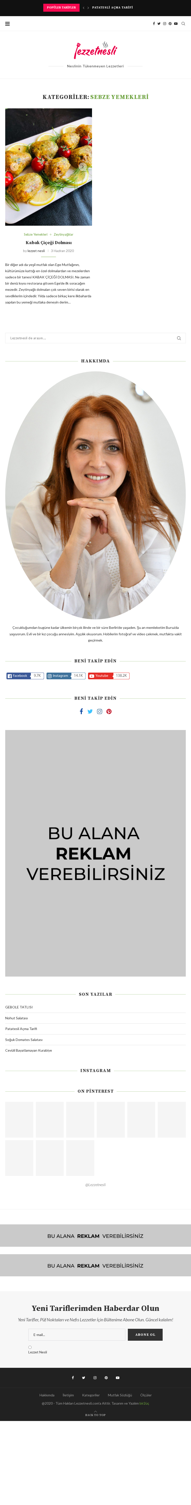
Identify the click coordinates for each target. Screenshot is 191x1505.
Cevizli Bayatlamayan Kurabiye (28, 1050)
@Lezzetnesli (95, 1184)
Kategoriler (91, 1395)
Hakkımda (47, 1395)
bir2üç (144, 1403)
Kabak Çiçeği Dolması (49, 243)
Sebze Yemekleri (36, 234)
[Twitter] (159, 23)
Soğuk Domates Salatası (115, 7)
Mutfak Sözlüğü (120, 1395)
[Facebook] (154, 23)
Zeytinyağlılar (63, 234)
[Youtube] (176, 23)
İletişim (68, 1395)
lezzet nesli (36, 251)
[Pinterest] (170, 23)
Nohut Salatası (16, 1018)
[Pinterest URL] (19, 1120)
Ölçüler (146, 1395)
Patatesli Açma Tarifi (21, 1029)
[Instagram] (164, 23)
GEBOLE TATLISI (19, 1007)
